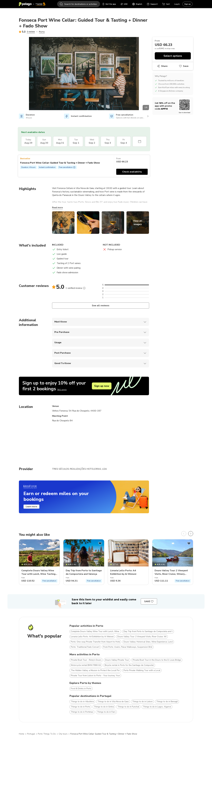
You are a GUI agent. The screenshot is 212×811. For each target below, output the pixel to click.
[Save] (56, 543)
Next (151, 74)
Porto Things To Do (47, 733)
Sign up (187, 4)
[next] (190, 533)
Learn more (31, 506)
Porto (42, 31)
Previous (16, 74)
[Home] (32, 4)
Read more (57, 207)
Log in (177, 4)
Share (164, 66)
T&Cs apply (62, 390)
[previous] (183, 533)
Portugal (31, 733)
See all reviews (100, 305)
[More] (84, 288)
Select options (173, 56)
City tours (63, 733)
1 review (31, 31)
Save (185, 66)
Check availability (132, 171)
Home (21, 733)
